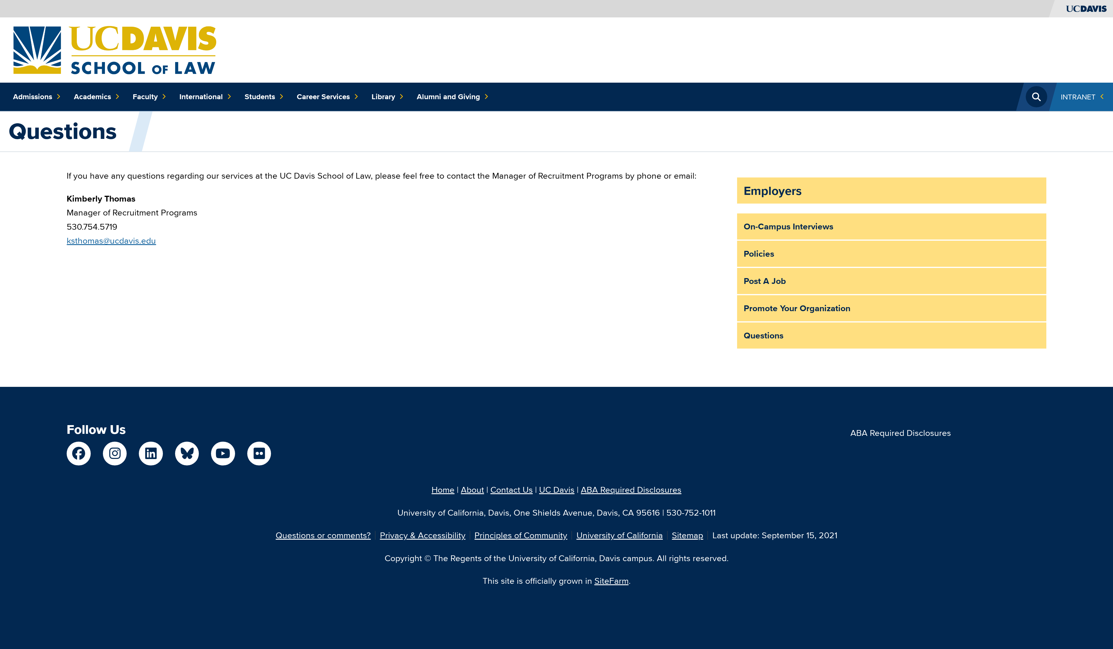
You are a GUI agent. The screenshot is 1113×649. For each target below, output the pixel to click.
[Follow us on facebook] (79, 454)
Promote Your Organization (797, 308)
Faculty (145, 96)
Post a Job (765, 281)
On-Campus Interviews (788, 226)
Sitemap (687, 535)
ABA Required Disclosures (900, 433)
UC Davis (556, 489)
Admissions (32, 96)
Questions (763, 335)
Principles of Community (520, 535)
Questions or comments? (323, 535)
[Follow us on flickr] (259, 454)
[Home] (114, 49)
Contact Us (511, 489)
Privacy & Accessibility (422, 535)
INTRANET (1078, 96)
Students (260, 96)
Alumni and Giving (448, 96)
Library (383, 96)
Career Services (323, 96)
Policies (759, 253)
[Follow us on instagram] (115, 454)
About (472, 489)
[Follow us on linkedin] (151, 454)
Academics (92, 96)
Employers (773, 191)
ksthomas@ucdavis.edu (111, 240)
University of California (619, 535)
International (201, 96)
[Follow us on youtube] (223, 454)
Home (443, 489)
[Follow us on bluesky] (187, 454)
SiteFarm (611, 580)
